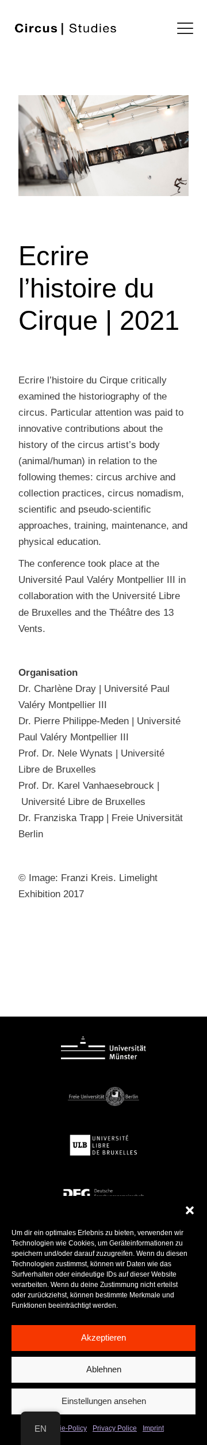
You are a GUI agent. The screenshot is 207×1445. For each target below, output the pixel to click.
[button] (189, 1210)
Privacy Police (115, 1428)
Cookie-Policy (65, 1428)
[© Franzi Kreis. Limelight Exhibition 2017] (103, 145)
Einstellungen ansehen (104, 1401)
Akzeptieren (103, 1337)
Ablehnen (103, 1369)
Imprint (153, 1428)
